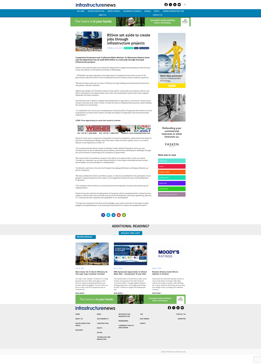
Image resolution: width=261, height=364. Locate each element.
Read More (79, 293)
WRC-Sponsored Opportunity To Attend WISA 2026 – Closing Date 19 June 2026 (130, 273)
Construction (102, 323)
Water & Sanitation (96, 11)
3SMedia (110, 48)
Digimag (147, 11)
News (136, 48)
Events (156, 11)
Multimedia (163, 183)
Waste (99, 328)
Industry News (128, 48)
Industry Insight (164, 172)
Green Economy (113, 11)
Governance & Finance (132, 11)
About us (102, 15)
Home (77, 314)
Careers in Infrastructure (173, 11)
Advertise (182, 319)
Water (99, 332)
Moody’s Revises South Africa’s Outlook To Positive (165, 273)
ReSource (79, 330)
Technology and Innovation (168, 194)
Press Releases (144, 48)
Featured (80, 11)
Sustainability (163, 189)
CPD (141, 314)
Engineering (163, 161)
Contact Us (157, 15)
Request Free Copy (130, 233)
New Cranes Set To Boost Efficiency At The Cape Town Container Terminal (91, 273)
